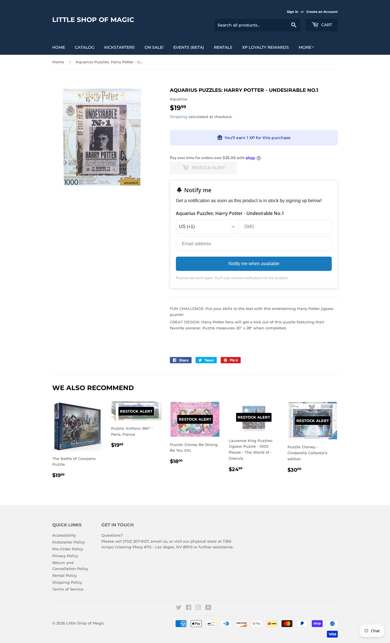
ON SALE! (154, 47)
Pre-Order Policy (67, 549)
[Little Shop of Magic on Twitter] (179, 608)
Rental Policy (64, 575)
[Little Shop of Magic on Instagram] (198, 608)
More (305, 47)
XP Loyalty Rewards (265, 47)
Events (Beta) (188, 47)
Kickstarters (119, 47)
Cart (326, 24)
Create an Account (322, 12)
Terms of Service (67, 589)
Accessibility (64, 535)
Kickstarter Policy (68, 542)
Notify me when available (254, 263)
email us (159, 541)
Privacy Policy (65, 555)
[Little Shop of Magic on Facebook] (189, 608)
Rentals (223, 47)
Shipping (178, 116)
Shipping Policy (67, 582)
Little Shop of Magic (93, 20)
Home (58, 47)
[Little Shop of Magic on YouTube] (208, 608)
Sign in (292, 12)
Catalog (85, 47)
